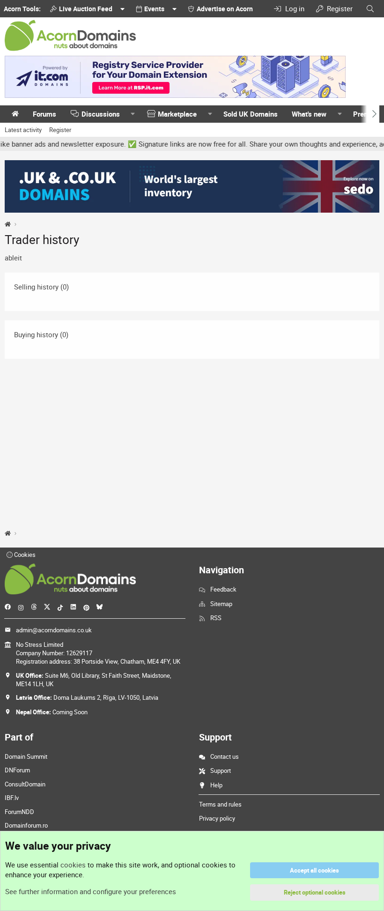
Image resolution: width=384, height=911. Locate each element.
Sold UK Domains (250, 114)
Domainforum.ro (26, 825)
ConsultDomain (25, 784)
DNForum (17, 770)
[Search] (370, 8)
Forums (44, 114)
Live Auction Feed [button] (85, 8)
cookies (73, 864)
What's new (309, 114)
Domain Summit (26, 756)
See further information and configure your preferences (90, 891)
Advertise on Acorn (225, 8)
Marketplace (177, 114)
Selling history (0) (41, 286)
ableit (13, 257)
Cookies (24, 554)
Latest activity (23, 130)
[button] (133, 114)
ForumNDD (19, 811)
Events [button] (154, 8)
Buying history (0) (41, 334)
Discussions (100, 114)
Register (60, 130)
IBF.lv (12, 797)
